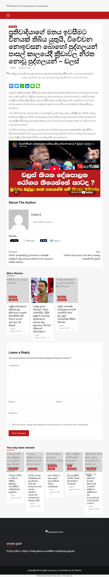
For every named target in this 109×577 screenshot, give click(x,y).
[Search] (100, 15)
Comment (14, 365)
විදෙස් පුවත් (32, 469)
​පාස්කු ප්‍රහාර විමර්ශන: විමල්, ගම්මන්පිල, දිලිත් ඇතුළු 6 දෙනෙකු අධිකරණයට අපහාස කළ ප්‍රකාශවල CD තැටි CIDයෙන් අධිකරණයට (42, 319)
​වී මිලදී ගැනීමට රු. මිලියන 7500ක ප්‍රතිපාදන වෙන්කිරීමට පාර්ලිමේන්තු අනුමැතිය (15, 483)
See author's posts (42, 221)
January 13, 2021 (25, 68)
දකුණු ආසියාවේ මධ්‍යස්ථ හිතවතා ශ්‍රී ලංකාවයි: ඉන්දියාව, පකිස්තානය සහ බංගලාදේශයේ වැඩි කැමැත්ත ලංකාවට (93, 489)
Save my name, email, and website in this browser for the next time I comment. (49, 424)
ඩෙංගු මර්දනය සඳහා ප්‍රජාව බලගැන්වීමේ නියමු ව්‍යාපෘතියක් (54, 481)
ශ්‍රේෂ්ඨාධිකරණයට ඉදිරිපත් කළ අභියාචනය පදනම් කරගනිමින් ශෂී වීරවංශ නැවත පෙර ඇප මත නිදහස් (18, 316)
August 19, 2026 (40, 337)
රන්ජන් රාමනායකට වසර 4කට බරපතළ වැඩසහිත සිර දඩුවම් (82, 255)
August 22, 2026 (15, 498)
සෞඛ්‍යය (51, 469)
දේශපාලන (12, 26)
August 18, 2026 (64, 328)
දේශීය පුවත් (13, 300)
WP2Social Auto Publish (44, 576)
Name (12, 401)
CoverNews (63, 570)
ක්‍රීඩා (69, 466)
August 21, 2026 (35, 506)
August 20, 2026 (15, 331)
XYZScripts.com (67, 576)
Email (59, 401)
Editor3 (13, 68)
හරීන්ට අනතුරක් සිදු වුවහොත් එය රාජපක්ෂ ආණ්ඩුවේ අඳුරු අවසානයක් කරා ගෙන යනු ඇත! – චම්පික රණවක (31, 257)
